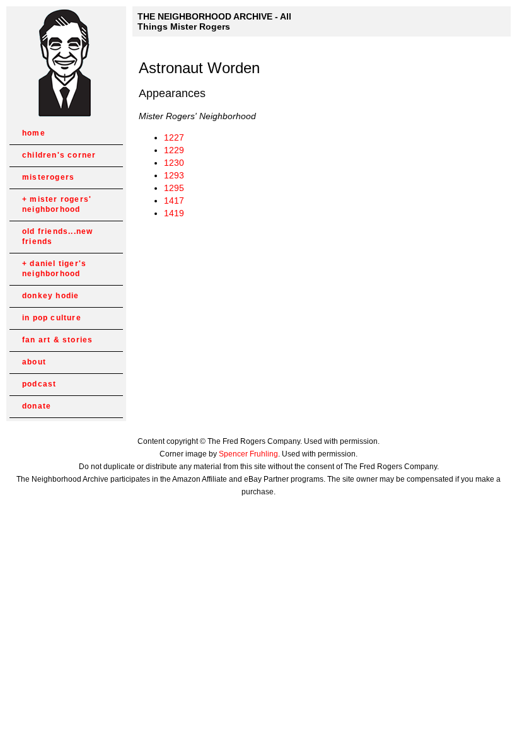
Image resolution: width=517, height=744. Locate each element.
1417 (174, 200)
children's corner (59, 155)
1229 (174, 150)
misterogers (48, 177)
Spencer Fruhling (248, 454)
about (34, 361)
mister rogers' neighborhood (56, 204)
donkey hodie (50, 295)
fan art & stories (57, 339)
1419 (174, 213)
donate (36, 406)
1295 (174, 188)
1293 (174, 175)
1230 (174, 163)
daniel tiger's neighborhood (54, 268)
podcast (39, 384)
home (33, 133)
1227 (174, 137)
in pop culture (51, 317)
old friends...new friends (57, 236)
